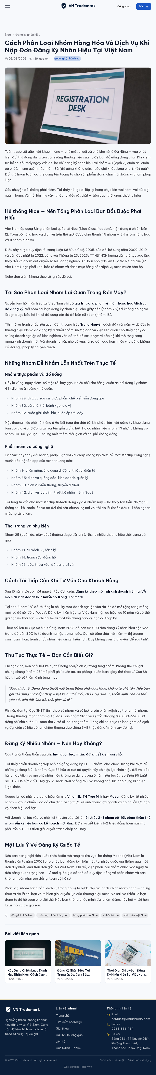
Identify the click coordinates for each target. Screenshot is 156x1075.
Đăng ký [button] (144, 6)
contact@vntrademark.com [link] (131, 1019)
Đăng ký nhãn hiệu (27, 35)
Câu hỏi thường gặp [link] (69, 1035)
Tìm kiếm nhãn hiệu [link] (69, 1022)
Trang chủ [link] (62, 1015)
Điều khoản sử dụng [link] (139, 1060)
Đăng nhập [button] (124, 6)
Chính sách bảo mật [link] (112, 1060)
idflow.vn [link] (86, 1066)
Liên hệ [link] (60, 1041)
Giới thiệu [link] (62, 1028)
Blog (8, 35)
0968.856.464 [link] (122, 1029)
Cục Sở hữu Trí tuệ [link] (68, 1048)
